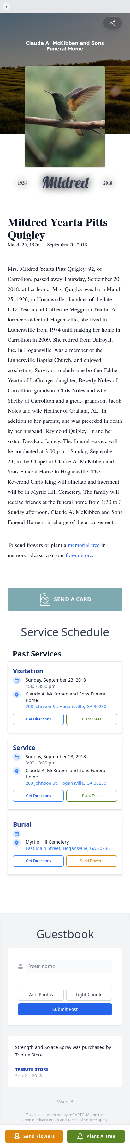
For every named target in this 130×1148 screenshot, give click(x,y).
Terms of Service (82, 1120)
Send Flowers (91, 861)
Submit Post (65, 1009)
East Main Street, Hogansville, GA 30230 (68, 848)
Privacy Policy (47, 1120)
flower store (79, 555)
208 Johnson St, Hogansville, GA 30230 (66, 706)
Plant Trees (92, 719)
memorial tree (84, 545)
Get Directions (38, 719)
